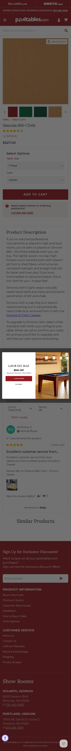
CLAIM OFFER (19, 378)
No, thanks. (18, 384)
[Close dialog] (66, 354)
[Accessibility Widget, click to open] (5, 738)
